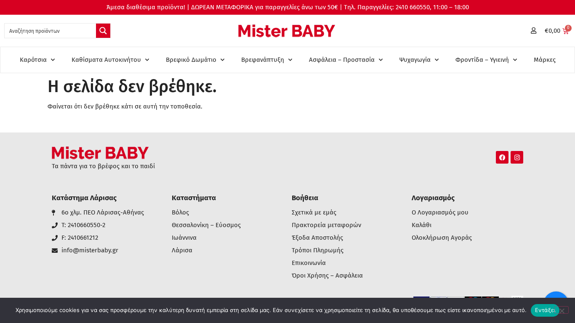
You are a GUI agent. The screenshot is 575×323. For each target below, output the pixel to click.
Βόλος (180, 212)
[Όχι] (561, 310)
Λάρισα (182, 250)
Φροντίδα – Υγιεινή (482, 60)
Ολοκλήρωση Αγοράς (442, 238)
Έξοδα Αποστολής (317, 238)
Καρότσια (33, 60)
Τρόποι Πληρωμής (317, 250)
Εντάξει (545, 310)
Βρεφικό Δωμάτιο (191, 60)
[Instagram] (517, 157)
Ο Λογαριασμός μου (440, 212)
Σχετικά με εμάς (314, 212)
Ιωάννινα (184, 238)
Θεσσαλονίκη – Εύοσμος (206, 225)
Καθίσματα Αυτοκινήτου (106, 60)
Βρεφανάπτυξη (262, 60)
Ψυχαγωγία (415, 60)
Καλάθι (421, 225)
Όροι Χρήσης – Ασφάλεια (327, 276)
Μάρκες (545, 60)
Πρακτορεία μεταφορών (326, 225)
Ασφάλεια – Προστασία (342, 60)
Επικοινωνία (309, 263)
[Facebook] (502, 157)
